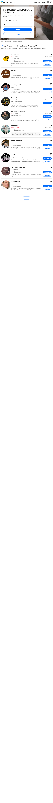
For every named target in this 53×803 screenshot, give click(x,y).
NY (5, 41)
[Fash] (4, 2)
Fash (2, 41)
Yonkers (9, 41)
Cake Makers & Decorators (17, 41)
